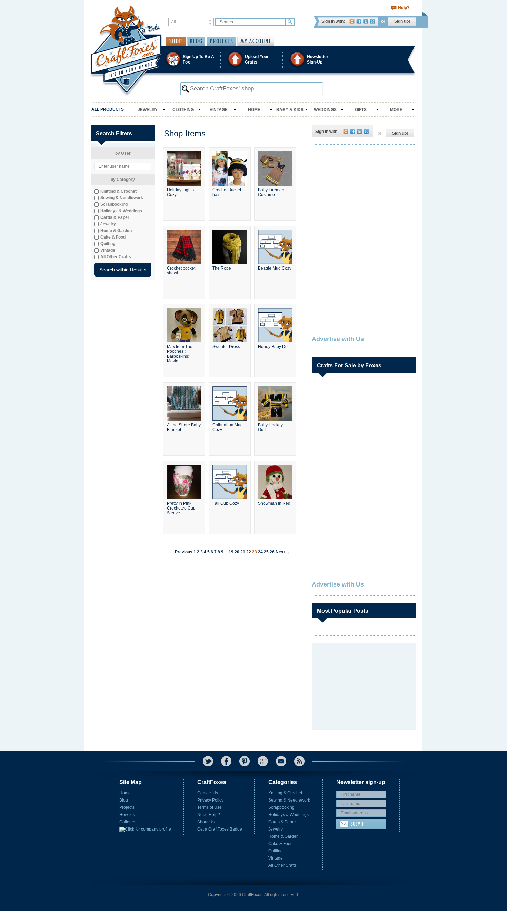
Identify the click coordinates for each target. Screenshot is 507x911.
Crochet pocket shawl (181, 270)
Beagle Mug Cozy (274, 268)
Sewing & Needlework (289, 800)
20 (237, 552)
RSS (299, 761)
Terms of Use (209, 807)
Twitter (365, 21)
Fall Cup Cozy (225, 503)
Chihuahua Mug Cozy (227, 427)
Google (372, 21)
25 (266, 552)
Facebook (358, 21)
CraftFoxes (352, 21)
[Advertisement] (363, 195)
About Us (206, 822)
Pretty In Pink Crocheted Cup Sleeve (181, 508)
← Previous (181, 552)
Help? (403, 7)
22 (248, 552)
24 (260, 552)
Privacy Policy (210, 800)
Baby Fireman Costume (271, 192)
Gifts (361, 109)
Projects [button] (221, 41)
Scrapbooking (281, 807)
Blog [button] (196, 41)
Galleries (127, 822)
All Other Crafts (282, 865)
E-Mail (281, 761)
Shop (176, 41)
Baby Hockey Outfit (270, 427)
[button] (253, 59)
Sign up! (402, 21)
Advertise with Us (338, 339)
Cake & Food (280, 843)
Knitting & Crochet (285, 793)
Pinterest (244, 761)
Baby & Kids (290, 109)
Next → (283, 552)
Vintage (219, 109)
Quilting (275, 851)
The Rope (221, 268)
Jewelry (148, 109)
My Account (255, 41)
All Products (107, 109)
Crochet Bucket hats (226, 192)
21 (242, 552)
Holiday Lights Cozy (180, 192)
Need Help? (208, 814)
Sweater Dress (226, 346)
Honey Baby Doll (274, 346)
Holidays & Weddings (288, 814)
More (396, 109)
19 (231, 552)
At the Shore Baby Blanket (184, 427)
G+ (263, 761)
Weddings (325, 109)
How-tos (127, 814)
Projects (127, 807)
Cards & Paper (282, 822)
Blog (123, 800)
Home (254, 109)
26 (272, 552)
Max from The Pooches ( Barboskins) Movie (179, 354)
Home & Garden (283, 836)
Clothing (183, 109)
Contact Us (207, 793)
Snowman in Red (274, 503)
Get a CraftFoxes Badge (219, 829)
